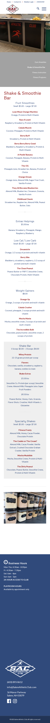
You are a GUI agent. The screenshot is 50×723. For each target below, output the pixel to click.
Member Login (29, 2)
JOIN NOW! (40, 2)
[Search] (36, 9)
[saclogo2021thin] (21, 9)
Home (9, 2)
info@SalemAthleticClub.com (21, 687)
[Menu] (42, 9)
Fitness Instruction (39, 72)
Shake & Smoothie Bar (36, 67)
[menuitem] (9, 2)
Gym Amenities (40, 62)
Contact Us (17, 2)
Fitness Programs (39, 77)
